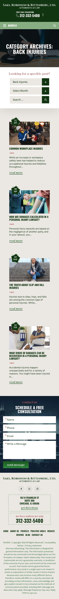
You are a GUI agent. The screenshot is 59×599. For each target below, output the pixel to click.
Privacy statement (33, 545)
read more (16, 172)
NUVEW (6, 542)
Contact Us (37, 535)
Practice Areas (38, 531)
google (29, 489)
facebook (21, 489)
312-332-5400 (30, 15)
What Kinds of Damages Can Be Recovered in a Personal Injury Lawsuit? (27, 356)
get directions (29, 507)
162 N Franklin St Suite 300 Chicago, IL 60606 (29, 500)
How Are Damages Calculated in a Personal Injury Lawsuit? (28, 218)
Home (5, 531)
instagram (37, 489)
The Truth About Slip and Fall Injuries (26, 286)
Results (51, 531)
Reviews (20, 535)
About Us (14, 531)
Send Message (16, 464)
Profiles (25, 531)
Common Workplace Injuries (26, 148)
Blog (27, 535)
